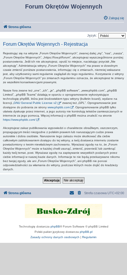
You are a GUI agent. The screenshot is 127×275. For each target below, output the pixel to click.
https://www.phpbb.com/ (19, 119)
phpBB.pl (86, 231)
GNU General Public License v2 (35, 102)
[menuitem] (113, 18)
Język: (92, 35)
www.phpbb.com (59, 107)
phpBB (55, 226)
